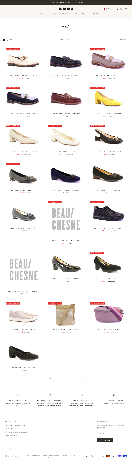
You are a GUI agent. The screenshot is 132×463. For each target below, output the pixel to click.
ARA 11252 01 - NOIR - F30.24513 (66, 75)
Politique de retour (11, 436)
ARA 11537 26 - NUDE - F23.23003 (23, 152)
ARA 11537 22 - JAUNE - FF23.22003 (108, 114)
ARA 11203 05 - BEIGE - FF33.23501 (23, 75)
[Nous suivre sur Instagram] (11, 448)
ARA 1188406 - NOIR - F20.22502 (23, 228)
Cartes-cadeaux (78, 14)
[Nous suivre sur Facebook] (6, 448)
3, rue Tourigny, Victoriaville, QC (15, 425)
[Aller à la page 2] (81, 378)
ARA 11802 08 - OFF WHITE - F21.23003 (66, 152)
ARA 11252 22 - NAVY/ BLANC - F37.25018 (24, 114)
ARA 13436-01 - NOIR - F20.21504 (108, 279)
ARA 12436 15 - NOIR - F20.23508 (66, 279)
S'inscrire (105, 440)
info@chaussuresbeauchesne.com (16, 432)
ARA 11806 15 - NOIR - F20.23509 (24, 190)
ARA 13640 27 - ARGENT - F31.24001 (23, 329)
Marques (63, 14)
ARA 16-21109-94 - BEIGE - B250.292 (66, 329)
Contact (94, 14)
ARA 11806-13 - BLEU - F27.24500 (66, 190)
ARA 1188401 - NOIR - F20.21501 (108, 190)
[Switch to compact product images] (11, 40)
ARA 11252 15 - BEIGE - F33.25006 (108, 75)
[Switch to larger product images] (4, 40)
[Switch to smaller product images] (7, 40)
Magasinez (38, 14)
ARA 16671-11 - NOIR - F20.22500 (24, 368)
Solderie (51, 14)
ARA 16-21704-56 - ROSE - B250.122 (108, 329)
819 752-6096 (9, 429)
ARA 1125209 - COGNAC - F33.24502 (66, 114)
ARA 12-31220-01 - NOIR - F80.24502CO (23, 291)
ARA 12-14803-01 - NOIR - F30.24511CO (66, 240)
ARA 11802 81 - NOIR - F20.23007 (108, 152)
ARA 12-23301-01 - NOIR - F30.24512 (108, 228)
